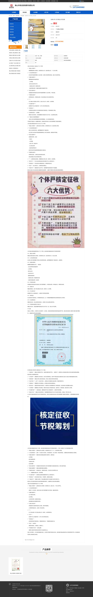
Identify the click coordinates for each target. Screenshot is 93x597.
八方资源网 (19, 589)
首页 (14, 15)
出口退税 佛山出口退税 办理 (14, 65)
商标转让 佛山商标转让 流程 (14, 52)
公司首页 (14, 12)
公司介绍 (46, 12)
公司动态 (57, 12)
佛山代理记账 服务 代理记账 (14, 70)
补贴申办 (12, 23)
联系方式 (78, 12)
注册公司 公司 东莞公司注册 (14, 60)
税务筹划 (12, 32)
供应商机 (25, 12)
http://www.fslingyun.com (29, 539)
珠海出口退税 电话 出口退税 (14, 55)
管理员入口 (26, 589)
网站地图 (30, 589)
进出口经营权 (12, 37)
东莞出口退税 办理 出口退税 (14, 57)
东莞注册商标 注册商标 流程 (14, 50)
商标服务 (12, 34)
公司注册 (22, 15)
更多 (20, 47)
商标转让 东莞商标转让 (13, 68)
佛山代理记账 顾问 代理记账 (14, 73)
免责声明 (22, 589)
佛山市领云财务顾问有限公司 (35, 585)
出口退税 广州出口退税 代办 (14, 63)
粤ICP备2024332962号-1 (25, 585)
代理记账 (12, 29)
